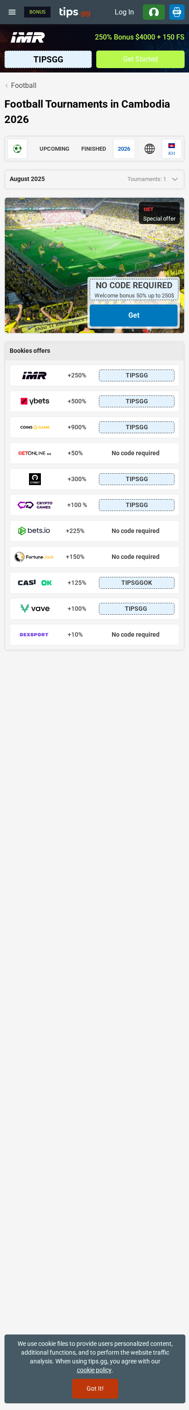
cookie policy (94, 1370)
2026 (124, 148)
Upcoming (54, 148)
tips (75, 12)
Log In (124, 12)
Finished (93, 148)
